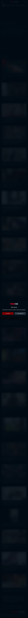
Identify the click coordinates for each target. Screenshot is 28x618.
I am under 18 (20, 313)
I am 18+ (8, 313)
